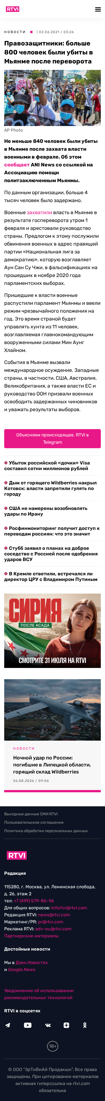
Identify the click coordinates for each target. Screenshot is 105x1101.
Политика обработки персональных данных (46, 830)
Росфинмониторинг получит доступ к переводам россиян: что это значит (52, 531)
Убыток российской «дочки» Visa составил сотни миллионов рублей (47, 465)
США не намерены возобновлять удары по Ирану (45, 511)
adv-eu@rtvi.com (53, 928)
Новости (15, 32)
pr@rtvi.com (50, 921)
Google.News (21, 969)
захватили (39, 212)
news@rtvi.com (54, 914)
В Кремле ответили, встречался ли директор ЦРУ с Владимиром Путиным (50, 576)
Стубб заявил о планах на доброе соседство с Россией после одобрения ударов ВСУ (51, 553)
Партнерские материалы (31, 936)
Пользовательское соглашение (34, 822)
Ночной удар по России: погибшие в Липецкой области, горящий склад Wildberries (52, 765)
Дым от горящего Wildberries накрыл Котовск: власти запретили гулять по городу (50, 488)
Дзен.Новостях (32, 962)
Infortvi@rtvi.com (69, 907)
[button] (98, 9)
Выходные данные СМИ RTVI (31, 814)
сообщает (17, 165)
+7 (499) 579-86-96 (34, 900)
